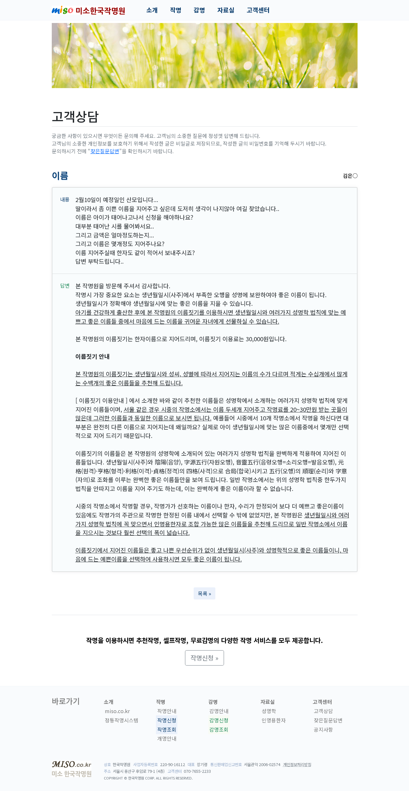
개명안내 (166, 738)
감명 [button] (199, 9)
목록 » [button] (204, 593)
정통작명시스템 (121, 720)
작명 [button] (175, 9)
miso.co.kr (117, 711)
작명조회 (166, 729)
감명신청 (218, 720)
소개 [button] (152, 9)
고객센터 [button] (258, 9)
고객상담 (323, 711)
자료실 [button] (226, 9)
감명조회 (218, 729)
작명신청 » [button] (204, 657)
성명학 (269, 711)
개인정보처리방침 (297, 764)
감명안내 (218, 711)
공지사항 (323, 729)
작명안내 (166, 711)
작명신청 (166, 720)
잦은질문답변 (104, 151)
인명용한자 (274, 720)
